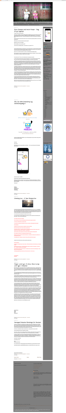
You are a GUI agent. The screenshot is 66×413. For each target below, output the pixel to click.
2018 (44, 91)
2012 (44, 115)
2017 (44, 109)
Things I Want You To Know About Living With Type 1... (48, 102)
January (46, 108)
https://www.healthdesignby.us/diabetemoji (27, 133)
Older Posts (39, 357)
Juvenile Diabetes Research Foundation (38, 365)
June (45, 93)
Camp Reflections (46, 75)
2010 (44, 117)
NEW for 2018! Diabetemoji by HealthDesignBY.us (23, 102)
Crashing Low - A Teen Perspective (25, 198)
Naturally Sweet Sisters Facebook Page (38, 364)
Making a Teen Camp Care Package (47, 74)
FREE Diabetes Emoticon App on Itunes (34, 24)
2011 (44, 116)
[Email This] (14, 194)
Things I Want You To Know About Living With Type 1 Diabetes (26, 265)
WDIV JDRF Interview (36, 368)
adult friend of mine (34, 209)
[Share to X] (15, 194)
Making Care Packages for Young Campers (47, 77)
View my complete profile (36, 375)
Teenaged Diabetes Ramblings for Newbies (27, 322)
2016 (44, 110)
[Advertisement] (27, 93)
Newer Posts (16, 357)
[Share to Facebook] (16, 194)
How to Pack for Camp (46, 78)
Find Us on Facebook (46, 69)
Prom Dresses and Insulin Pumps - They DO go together (48, 97)
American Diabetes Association (37, 366)
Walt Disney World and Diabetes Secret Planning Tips (21, 24)
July (45, 92)
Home (28, 357)
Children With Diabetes (36, 367)
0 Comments (28, 193)
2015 (44, 111)
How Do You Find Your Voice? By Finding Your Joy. (47, 61)
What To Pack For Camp (46, 79)
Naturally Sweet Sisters (20, 193)
